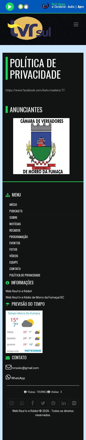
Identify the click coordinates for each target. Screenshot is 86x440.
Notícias (15, 223)
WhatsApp (18, 378)
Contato (14, 268)
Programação (18, 236)
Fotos (13, 249)
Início (13, 204)
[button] (76, 24)
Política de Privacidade (24, 275)
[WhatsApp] (22, 403)
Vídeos (13, 255)
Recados (14, 230)
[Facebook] (32, 403)
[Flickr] (74, 403)
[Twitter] (43, 403)
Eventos (14, 243)
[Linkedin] (63, 403)
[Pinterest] (53, 403)
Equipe (13, 262)
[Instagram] (11, 403)
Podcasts (16, 211)
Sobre (13, 217)
